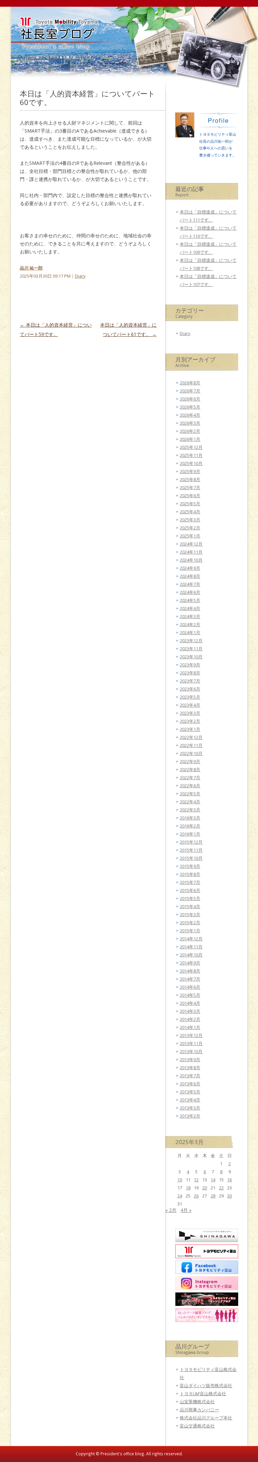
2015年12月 (191, 842)
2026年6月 (190, 399)
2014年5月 (190, 995)
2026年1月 (190, 439)
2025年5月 (190, 504)
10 (179, 1180)
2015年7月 (190, 882)
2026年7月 (190, 391)
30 (229, 1196)
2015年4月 (190, 906)
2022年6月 (190, 786)
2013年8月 (190, 1068)
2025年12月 (191, 447)
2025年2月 (190, 528)
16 (229, 1180)
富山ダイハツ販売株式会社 (206, 1385)
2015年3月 (190, 914)
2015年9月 (190, 866)
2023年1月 (190, 729)
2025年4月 (190, 512)
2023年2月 (190, 721)
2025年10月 (191, 463)
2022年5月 (190, 794)
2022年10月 (191, 753)
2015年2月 (190, 922)
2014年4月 (190, 1003)
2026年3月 (190, 423)
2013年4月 (190, 1100)
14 (213, 1180)
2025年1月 (190, 536)
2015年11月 (191, 850)
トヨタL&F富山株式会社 (203, 1393)
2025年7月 (190, 487)
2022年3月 (190, 810)
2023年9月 (190, 665)
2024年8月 (190, 576)
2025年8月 (190, 479)
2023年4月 (190, 705)
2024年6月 (190, 592)
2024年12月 (191, 544)
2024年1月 (190, 632)
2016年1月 (190, 834)
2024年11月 (191, 552)
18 (188, 1188)
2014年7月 (190, 979)
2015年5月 (190, 898)
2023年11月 (191, 649)
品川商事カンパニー (199, 1410)
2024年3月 (190, 616)
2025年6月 (190, 495)
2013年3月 (190, 1108)
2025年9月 (190, 471)
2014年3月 (190, 1011)
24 (179, 1196)
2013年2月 (190, 1116)
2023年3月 (190, 713)
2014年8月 (190, 971)
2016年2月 (190, 826)
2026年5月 (190, 407)
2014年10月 (191, 955)
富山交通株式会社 (197, 1426)
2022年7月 (190, 777)
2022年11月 (191, 745)
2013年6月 (190, 1084)
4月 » (185, 1210)
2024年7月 (190, 584)
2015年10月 (191, 858)
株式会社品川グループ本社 (206, 1418)
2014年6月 (190, 987)
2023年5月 (190, 697)
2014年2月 (190, 1019)
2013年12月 (191, 1035)
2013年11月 (191, 1043)
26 (196, 1196)
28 (213, 1196)
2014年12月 (191, 939)
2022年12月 (191, 737)
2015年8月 (190, 874)
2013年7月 (190, 1076)
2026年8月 (190, 383)
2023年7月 (190, 681)
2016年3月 (190, 818)
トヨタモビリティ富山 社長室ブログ (57, 42)
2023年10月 (191, 657)
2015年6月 (190, 890)
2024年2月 (190, 624)
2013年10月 (191, 1051)
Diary (80, 276)
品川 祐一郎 (31, 268)
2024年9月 (190, 568)
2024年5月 (190, 600)
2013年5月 (190, 1092)
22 (221, 1188)
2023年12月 (191, 641)
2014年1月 (190, 1027)
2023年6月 (190, 689)
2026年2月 (190, 431)
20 (204, 1188)
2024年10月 (191, 560)
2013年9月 (190, 1059)
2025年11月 (191, 455)
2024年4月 (190, 608)
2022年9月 (190, 761)
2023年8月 (190, 673)
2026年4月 (190, 415)
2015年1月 (190, 931)
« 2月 (170, 1210)
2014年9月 (190, 963)
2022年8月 (190, 769)
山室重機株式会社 (197, 1402)
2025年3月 (190, 520)
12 (196, 1180)
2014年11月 (191, 947)
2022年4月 (190, 802)
